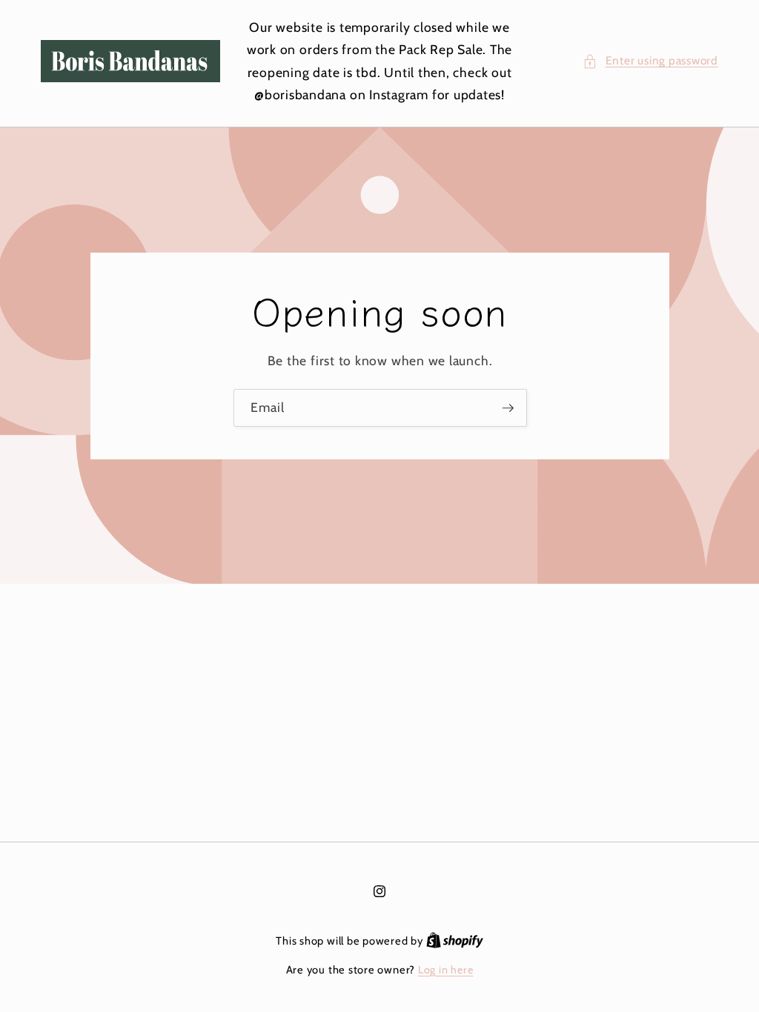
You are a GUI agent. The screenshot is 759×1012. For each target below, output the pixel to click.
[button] (650, 61)
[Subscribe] (508, 407)
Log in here (445, 969)
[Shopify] (454, 941)
